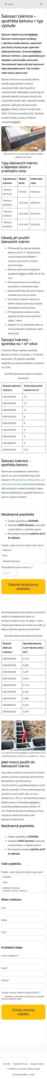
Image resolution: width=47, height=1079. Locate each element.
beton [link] (22, 273)
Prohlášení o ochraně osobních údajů (23, 1068)
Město (4, 920)
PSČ (4, 932)
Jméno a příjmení (10, 956)
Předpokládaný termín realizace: (17, 567)
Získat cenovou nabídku (23, 1012)
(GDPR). (35, 993)
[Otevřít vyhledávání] (40, 4)
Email (4, 968)
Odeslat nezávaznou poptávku (23, 587)
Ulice (3, 908)
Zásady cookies (37, 1063)
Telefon (5, 980)
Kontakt (6, 1063)
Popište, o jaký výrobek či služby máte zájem (22, 545)
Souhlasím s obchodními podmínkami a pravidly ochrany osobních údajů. (22, 997)
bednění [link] (33, 34)
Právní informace (20, 1063)
